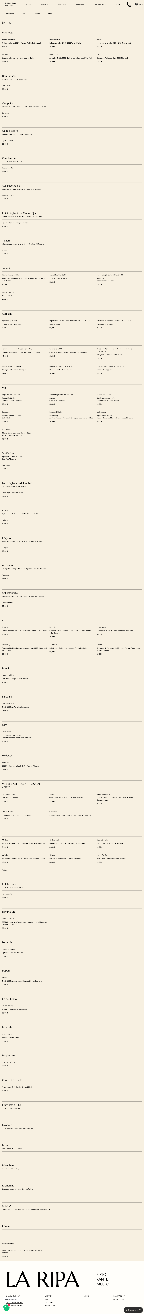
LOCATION (48, 1296)
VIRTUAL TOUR (50, 1305)
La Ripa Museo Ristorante (10, 4)
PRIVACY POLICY (118, 1296)
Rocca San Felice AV (13, 1296)
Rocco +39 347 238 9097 (14, 1305)
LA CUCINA (49, 1302)
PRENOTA (86, 1296)
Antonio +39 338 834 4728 (14, 1303)
